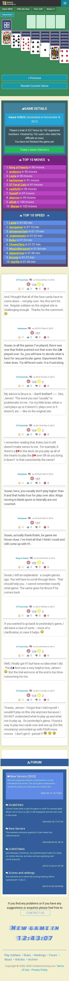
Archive (33, 959)
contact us (35, 913)
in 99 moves (22, 197)
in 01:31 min (25, 244)
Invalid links (15, 805)
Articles (20, 959)
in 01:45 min (23, 261)
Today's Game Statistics (34, 149)
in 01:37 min (21, 257)
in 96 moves (23, 189)
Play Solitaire (12, 955)
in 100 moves (21, 202)
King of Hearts (22, 558)
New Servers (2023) (23, 776)
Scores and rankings (21, 872)
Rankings (40, 955)
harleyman (22, 328)
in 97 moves (21, 193)
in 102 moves (24, 206)
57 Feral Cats (22, 280)
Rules (27, 955)
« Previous (34, 78)
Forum (53, 955)
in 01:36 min (24, 253)
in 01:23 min (20, 240)
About (8, 959)
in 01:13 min (24, 227)
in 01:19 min (26, 231)
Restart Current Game (34, 85)
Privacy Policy (39, 969)
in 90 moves (26, 167)
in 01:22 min (25, 235)
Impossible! (7, 15)
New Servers (16, 828)
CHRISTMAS (16, 849)
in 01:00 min (20, 222)
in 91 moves (24, 180)
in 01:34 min (27, 248)
